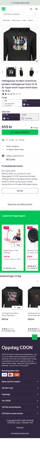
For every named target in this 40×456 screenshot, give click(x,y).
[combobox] (20, 14)
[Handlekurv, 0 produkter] (31, 9)
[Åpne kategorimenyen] (36, 9)
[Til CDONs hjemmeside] (4, 9)
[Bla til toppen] (34, 337)
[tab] (11, 72)
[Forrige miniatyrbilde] (2, 72)
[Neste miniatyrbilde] (37, 72)
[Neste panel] (35, 221)
